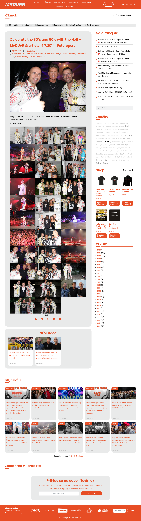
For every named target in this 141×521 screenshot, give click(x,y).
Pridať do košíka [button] (100, 235)
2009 (99, 291)
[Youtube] (130, 4)
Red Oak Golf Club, (112, 157)
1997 (98, 317)
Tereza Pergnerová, (120, 123)
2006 (99, 300)
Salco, (120, 138)
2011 (98, 285)
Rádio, (102, 154)
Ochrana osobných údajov (14, 513)
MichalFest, (100, 126)
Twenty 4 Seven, (103, 160)
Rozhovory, (125, 132)
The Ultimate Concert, (104, 123)
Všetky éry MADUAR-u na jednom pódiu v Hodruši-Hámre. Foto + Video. (43, 440)
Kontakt (59, 6)
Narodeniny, (100, 138)
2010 (98, 288)
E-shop (69, 6)
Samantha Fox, (101, 135)
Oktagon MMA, (122, 129)
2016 (98, 276)
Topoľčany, (105, 145)
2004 (99, 303)
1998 (98, 314)
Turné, (117, 132)
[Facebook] (123, 4)
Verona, (126, 160)
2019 (98, 270)
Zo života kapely (31, 51)
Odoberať (91, 493)
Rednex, (128, 135)
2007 (99, 297)
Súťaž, (130, 157)
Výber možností (100, 203)
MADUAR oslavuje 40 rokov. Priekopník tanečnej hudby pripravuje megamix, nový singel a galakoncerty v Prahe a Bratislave (97, 408)
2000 (99, 311)
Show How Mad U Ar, (118, 145)
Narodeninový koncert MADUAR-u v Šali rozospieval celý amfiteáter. (43, 405)
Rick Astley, (123, 157)
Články (48, 2)
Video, (107, 141)
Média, (120, 151)
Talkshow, (99, 132)
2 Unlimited (16, 54)
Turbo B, (99, 129)
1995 (98, 323)
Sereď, (98, 145)
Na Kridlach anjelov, (119, 142)
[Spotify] (134, 4)
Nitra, (120, 160)
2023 (99, 259)
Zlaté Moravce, (106, 148)
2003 (99, 306)
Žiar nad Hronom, (113, 135)
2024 (99, 256)
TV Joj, (107, 138)
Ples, (113, 132)
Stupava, (114, 151)
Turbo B (18, 57)
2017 (98, 273)
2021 (98, 264)
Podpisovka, (109, 126)
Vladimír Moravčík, (109, 129)
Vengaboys (40, 57)
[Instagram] (126, 4)
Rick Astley (72, 54)
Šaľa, (116, 154)
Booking (72, 2)
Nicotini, (128, 126)
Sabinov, (115, 160)
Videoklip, (114, 138)
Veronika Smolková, (103, 151)
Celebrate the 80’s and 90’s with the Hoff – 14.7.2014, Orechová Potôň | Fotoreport (47, 355)
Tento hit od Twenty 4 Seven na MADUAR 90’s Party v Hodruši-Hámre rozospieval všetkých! (70, 440)
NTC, (122, 135)
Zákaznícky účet (11, 508)
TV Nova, (130, 142)
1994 (99, 326)
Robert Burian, (102, 163)
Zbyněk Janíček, (124, 148)
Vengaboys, (109, 154)
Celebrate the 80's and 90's (33, 54)
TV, (105, 132)
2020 (99, 267)
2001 (98, 308)
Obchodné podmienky (12, 511)
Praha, (115, 148)
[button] (36, 319)
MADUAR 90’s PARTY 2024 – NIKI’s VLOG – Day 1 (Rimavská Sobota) (20, 355)
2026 (99, 250)
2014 (98, 279)
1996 (98, 320)
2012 (98, 282)
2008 (99, 294)
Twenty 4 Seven (28, 57)
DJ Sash (63, 54)
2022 (99, 262)
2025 (99, 253)
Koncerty (58, 2)
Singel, (108, 132)
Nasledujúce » (82, 456)
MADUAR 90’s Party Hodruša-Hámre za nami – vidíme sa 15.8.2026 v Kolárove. (122, 405)
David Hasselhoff (52, 54)
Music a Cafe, (119, 126)
